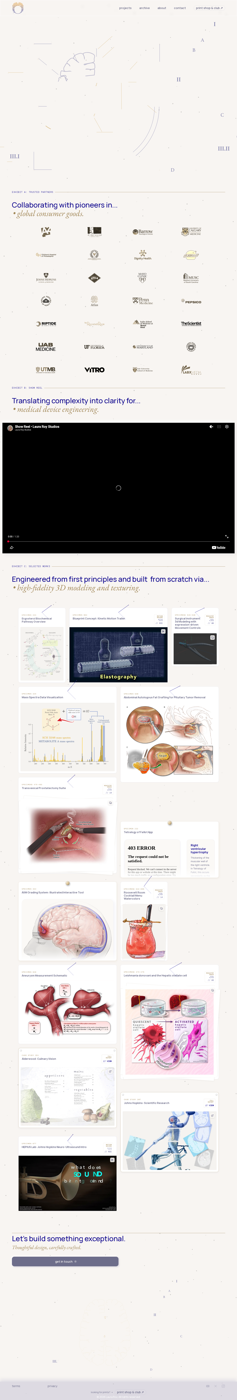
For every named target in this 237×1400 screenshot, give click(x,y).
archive (144, 8)
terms (16, 1386)
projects (125, 8)
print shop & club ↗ (209, 8)
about (162, 8)
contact (180, 8)
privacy (52, 1386)
